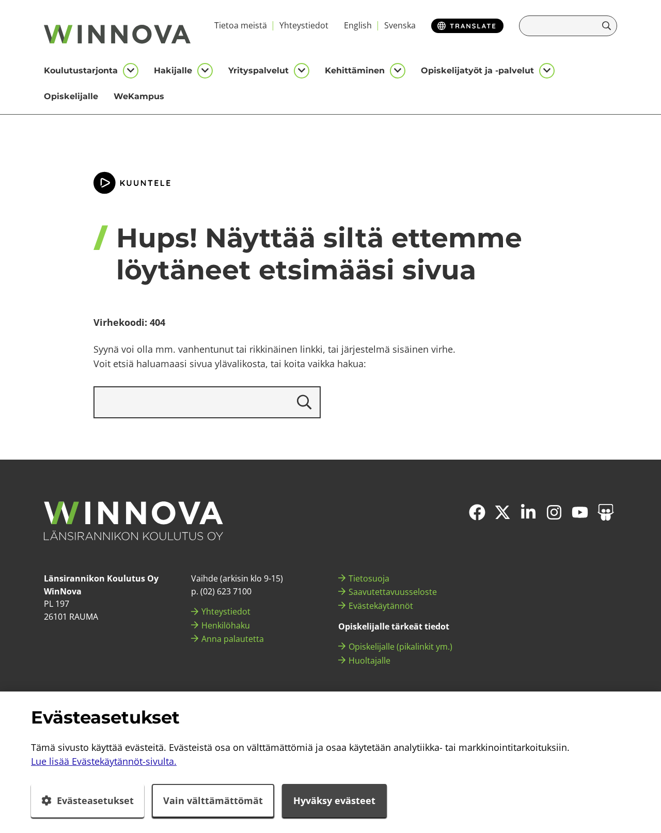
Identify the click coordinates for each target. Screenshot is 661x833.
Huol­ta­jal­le (369, 660)
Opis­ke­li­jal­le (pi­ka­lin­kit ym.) (400, 646)
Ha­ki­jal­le (173, 70)
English (358, 25)
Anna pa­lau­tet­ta (232, 639)
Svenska (400, 25)
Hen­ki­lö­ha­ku (225, 625)
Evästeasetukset (95, 800)
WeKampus (139, 96)
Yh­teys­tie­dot (303, 25)
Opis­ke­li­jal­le (71, 96)
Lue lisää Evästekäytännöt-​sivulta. (104, 761)
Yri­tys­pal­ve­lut (258, 70)
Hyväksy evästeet (334, 800)
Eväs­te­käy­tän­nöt (381, 605)
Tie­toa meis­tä (240, 25)
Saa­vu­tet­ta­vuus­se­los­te (393, 592)
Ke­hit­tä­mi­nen (355, 70)
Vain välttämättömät (213, 800)
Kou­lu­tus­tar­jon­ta (81, 70)
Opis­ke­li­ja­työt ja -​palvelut (477, 70)
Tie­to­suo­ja (369, 578)
